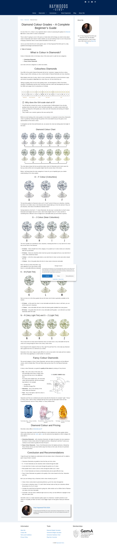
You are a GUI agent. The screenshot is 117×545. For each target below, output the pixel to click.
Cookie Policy (55, 279)
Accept (47, 276)
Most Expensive (66, 13)
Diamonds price (37, 429)
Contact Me (23, 532)
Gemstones (52, 13)
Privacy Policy (61, 279)
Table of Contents (26, 49)
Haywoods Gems (60, 542)
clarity (36, 434)
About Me (82, 13)
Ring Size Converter (52, 537)
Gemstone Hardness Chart (53, 535)
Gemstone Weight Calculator (54, 532)
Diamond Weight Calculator (54, 530)
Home (34, 13)
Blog (74, 13)
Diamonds (42, 13)
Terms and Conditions (26, 535)
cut (42, 434)
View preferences (70, 276)
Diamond (68, 32)
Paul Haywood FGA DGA (41, 507)
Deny (58, 276)
